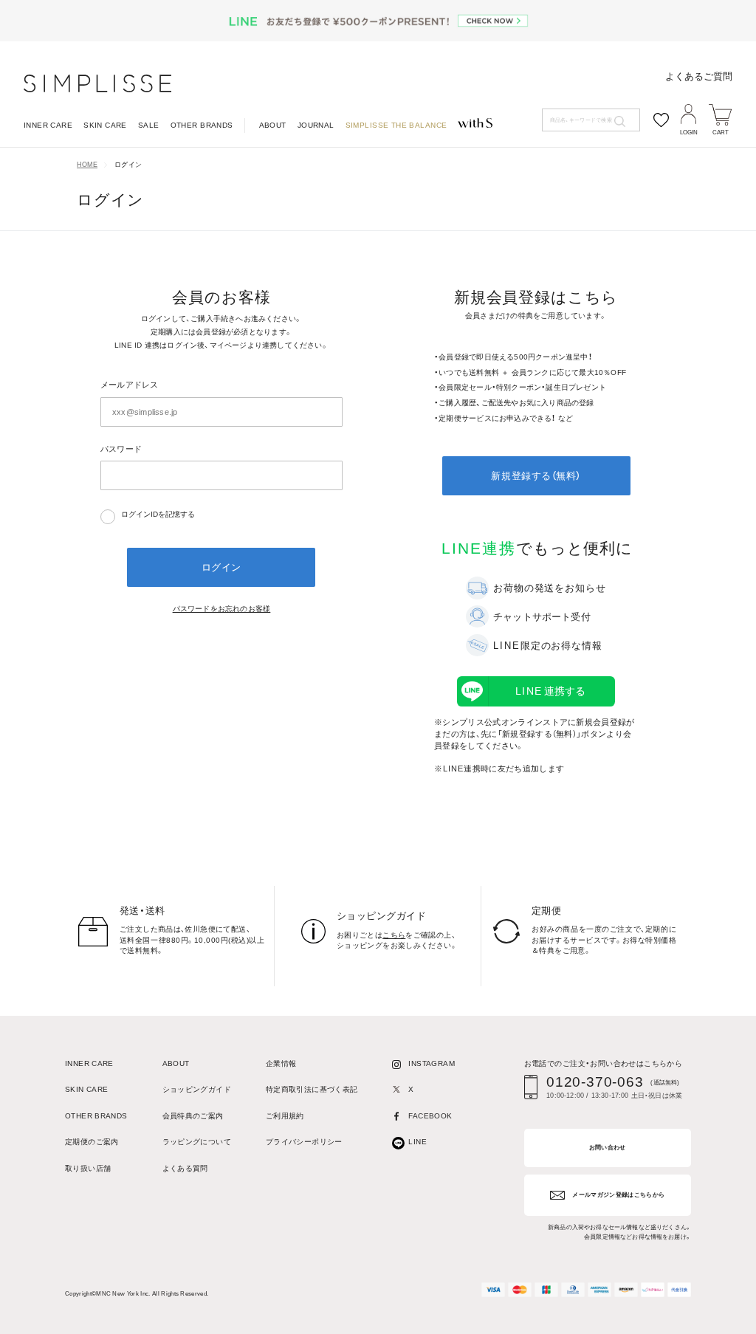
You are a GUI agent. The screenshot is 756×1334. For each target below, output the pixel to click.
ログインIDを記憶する (158, 514)
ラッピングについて (196, 1142)
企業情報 (281, 1063)
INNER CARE (48, 125)
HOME (87, 165)
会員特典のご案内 (193, 1116)
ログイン (127, 165)
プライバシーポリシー (304, 1142)
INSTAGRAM (431, 1063)
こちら (393, 935)
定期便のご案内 (92, 1142)
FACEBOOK (430, 1116)
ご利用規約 (285, 1116)
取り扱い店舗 (88, 1168)
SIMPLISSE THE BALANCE (396, 125)
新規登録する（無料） (535, 475)
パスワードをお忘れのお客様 (222, 609)
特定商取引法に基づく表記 (312, 1089)
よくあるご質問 (698, 76)
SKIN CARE (105, 125)
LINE (417, 1142)
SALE (148, 125)
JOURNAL (316, 125)
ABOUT (272, 125)
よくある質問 (185, 1168)
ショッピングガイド (196, 1089)
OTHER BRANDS (202, 125)
